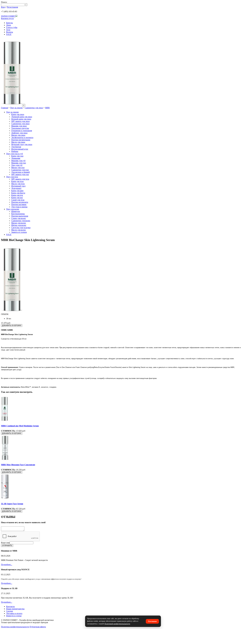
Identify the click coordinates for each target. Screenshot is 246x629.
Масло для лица (18, 142)
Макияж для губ (18, 160)
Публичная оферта (38, 627)
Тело (8, 30)
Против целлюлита (19, 202)
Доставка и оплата (14, 613)
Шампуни (15, 211)
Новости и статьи (14, 616)
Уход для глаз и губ (14, 154)
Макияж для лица (19, 126)
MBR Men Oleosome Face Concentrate (18, 465)
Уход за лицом (16, 108)
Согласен (152, 621)
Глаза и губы (11, 27)
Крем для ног (17, 197)
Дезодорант (16, 188)
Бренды (9, 23)
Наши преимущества (15, 609)
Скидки (9, 611)
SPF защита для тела (20, 179)
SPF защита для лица (20, 121)
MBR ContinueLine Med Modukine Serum (20, 426)
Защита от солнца (19, 232)
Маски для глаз (17, 167)
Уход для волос (12, 209)
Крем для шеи (17, 191)
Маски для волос (18, 223)
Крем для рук (17, 195)
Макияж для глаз (18, 163)
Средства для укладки (20, 227)
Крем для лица (17, 114)
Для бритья (16, 147)
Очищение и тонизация (21, 130)
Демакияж (15, 158)
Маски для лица (18, 135)
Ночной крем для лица (21, 119)
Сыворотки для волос (20, 221)
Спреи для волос (18, 218)
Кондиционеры (18, 214)
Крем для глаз (17, 156)
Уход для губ (16, 165)
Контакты (10, 606)
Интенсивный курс (19, 149)
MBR (47, 108)
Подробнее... (6, 564)
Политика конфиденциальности (15, 627)
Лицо (8, 25)
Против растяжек (18, 204)
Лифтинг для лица (19, 133)
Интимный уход (18, 186)
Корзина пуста (7, 18)
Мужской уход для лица (21, 144)
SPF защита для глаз (20, 174)
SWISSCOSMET (8, 16)
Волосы (9, 32)
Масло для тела (18, 184)
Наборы (14, 151)
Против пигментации (20, 140)
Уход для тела (12, 177)
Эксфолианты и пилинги (22, 137)
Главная (4, 108)
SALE (8, 34)
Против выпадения (19, 216)
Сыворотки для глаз (20, 170)
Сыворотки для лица (34, 108)
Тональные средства (20, 128)
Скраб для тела (17, 200)
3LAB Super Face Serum (12, 504)
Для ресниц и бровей (20, 172)
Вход (3, 7)
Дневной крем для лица (21, 117)
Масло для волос (18, 230)
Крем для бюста (18, 193)
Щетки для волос (18, 225)
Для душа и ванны (19, 207)
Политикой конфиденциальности (117, 624)
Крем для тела (17, 181)
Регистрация (12, 7)
